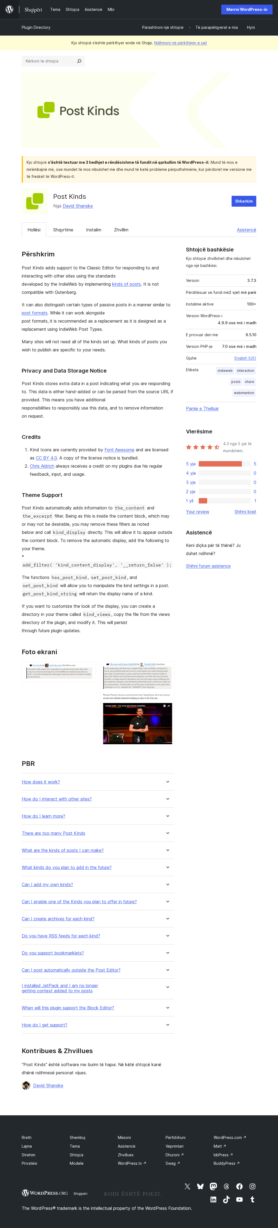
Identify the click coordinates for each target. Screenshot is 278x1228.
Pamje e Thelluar (202, 408)
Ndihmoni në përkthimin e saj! (180, 42)
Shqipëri (80, 1193)
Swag (173, 1163)
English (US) (245, 358)
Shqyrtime (63, 229)
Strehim (28, 1155)
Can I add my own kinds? (47, 884)
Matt (220, 1146)
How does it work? (41, 782)
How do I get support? (44, 1025)
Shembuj (77, 1137)
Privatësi (29, 1163)
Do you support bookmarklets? (53, 953)
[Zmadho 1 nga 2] (88, 669)
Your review (197, 511)
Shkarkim (244, 201)
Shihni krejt (245, 511)
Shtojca (76, 1155)
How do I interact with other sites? (57, 799)
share (249, 382)
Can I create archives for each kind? (58, 918)
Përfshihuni (175, 1137)
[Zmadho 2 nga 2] (167, 669)
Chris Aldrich (42, 466)
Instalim (93, 229)
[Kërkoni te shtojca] (79, 61)
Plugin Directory (36, 27)
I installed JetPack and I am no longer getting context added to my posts (60, 988)
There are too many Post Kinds (53, 833)
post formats (35, 313)
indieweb (225, 371)
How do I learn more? (43, 816)
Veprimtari (175, 1146)
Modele (77, 1163)
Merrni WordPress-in (246, 9)
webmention (244, 393)
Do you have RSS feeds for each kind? (61, 936)
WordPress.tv (132, 1163)
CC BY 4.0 (46, 458)
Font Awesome (119, 449)
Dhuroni (175, 1155)
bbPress (223, 1155)
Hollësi (33, 229)
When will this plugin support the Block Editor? (68, 1007)
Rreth (26, 1137)
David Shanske (78, 206)
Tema (75, 1146)
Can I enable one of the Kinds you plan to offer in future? (79, 901)
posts (236, 382)
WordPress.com (230, 1137)
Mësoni (124, 1137)
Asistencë (246, 229)
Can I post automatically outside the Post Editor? (71, 970)
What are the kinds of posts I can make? (63, 850)
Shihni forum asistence (208, 566)
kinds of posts (126, 284)
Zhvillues (126, 1155)
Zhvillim (121, 229)
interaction (245, 371)
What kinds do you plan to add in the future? (67, 867)
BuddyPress (227, 1163)
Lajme (27, 1146)
